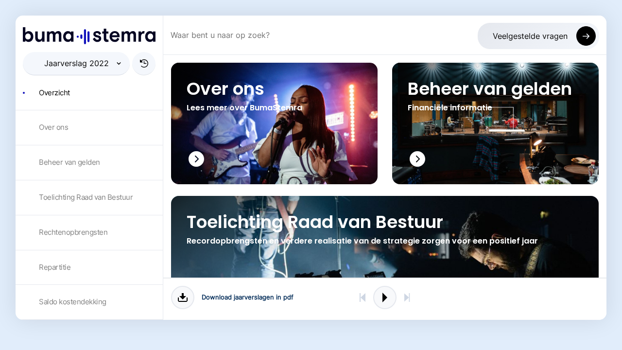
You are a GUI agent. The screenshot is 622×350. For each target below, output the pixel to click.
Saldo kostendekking (72, 301)
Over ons (53, 127)
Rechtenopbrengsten (73, 232)
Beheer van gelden (69, 162)
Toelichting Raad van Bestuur (86, 197)
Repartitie (54, 267)
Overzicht (54, 92)
